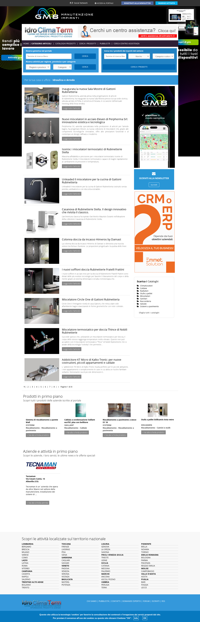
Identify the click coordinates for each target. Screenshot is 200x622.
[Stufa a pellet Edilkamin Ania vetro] (157, 409)
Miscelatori (145, 296)
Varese (25, 554)
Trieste (105, 557)
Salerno (26, 579)
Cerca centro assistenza (126, 43)
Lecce (144, 587)
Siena (64, 554)
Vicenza (65, 576)
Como (25, 557)
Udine (104, 560)
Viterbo (26, 568)
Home (26, 43)
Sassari (65, 563)
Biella (144, 546)
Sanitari (143, 298)
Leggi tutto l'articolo (71, 108)
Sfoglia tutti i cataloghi (149, 312)
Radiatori (144, 291)
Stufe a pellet (146, 293)
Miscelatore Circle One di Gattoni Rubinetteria (90, 299)
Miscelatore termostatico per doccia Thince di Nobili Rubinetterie (94, 331)
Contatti (115, 601)
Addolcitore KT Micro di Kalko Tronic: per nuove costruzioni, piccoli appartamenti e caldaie (91, 361)
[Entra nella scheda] (41, 464)
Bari (143, 582)
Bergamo (26, 546)
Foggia (144, 584)
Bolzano (26, 584)
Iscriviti (154, 184)
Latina (25, 563)
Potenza (66, 584)
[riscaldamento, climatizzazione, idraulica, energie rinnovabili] (48, 32)
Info (136, 618)
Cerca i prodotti (87, 43)
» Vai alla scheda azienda (37, 502)
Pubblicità (105, 43)
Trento (25, 587)
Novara (145, 549)
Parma (144, 560)
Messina (105, 568)
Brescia (25, 549)
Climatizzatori (146, 285)
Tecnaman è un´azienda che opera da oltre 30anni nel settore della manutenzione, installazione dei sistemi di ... (42, 490)
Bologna (145, 557)
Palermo (105, 571)
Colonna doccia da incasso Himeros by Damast (91, 239)
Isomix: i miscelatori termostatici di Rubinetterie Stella (92, 150)
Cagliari (66, 560)
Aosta (144, 576)
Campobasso (147, 571)
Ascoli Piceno (108, 579)
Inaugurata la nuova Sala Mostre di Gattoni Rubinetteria (89, 90)
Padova (65, 568)
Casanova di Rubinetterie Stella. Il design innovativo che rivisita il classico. (94, 210)
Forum (146, 601)
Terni (104, 587)
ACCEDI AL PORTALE (105, 3)
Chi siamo (92, 601)
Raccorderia (145, 301)
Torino (145, 552)
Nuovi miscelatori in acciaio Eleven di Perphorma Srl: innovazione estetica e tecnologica (95, 120)
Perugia (105, 584)
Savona (105, 552)
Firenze (65, 546)
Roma (24, 565)
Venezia (65, 571)
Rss (163, 601)
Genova (105, 546)
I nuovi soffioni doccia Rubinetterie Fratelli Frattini (93, 269)
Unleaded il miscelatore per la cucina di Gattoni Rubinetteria (91, 180)
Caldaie (143, 288)
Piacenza (145, 563)
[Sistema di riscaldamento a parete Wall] (42, 409)
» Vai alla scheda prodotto (38, 435)
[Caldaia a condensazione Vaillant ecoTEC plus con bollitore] (81, 409)
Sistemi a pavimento (149, 306)
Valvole (143, 303)
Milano (25, 552)
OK (144, 618)
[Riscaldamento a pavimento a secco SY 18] (119, 409)
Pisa (64, 552)
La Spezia (105, 549)
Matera (65, 582)
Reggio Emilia (148, 565)
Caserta (26, 574)
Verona (65, 574)
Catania (105, 565)
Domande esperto (131, 601)
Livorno (66, 549)
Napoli (25, 576)
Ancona (105, 576)
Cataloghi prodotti (65, 43)
